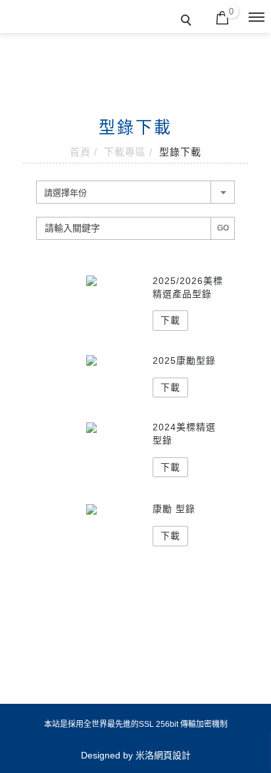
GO (223, 228)
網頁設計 (172, 755)
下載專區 (125, 151)
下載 (170, 320)
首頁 (80, 151)
